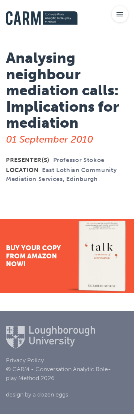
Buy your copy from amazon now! (33, 256)
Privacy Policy (25, 360)
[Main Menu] (120, 14)
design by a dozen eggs (37, 394)
